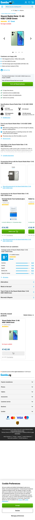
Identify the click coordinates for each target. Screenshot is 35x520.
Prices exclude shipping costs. (17, 431)
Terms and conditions (13, 438)
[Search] (32, 6)
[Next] (30, 38)
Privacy (14, 436)
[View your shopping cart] (32, 2)
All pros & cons (6, 138)
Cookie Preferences (27, 436)
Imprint (19, 436)
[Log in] (26, 2)
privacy (20, 499)
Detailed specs (6, 117)
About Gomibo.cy (8, 436)
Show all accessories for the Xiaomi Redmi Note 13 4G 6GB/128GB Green (17, 187)
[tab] (12, 52)
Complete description (8, 155)
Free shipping (10, 235)
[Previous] (4, 38)
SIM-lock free (6, 70)
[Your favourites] (29, 2)
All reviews (5, 277)
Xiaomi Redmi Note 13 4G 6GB (8, 13)
